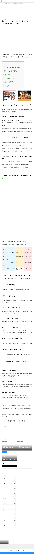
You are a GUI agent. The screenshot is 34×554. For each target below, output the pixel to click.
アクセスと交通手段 (6, 85)
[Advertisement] (17, 10)
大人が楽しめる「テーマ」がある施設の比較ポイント (10, 70)
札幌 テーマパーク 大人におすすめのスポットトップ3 (10, 64)
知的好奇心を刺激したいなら (8, 74)
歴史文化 (20, 441)
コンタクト (23, 550)
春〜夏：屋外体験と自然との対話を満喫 (9, 79)
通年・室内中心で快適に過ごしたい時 (9, 81)
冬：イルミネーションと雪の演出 (8, 78)
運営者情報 (11, 550)
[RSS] (1, 552)
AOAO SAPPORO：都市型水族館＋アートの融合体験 (11, 67)
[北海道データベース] (5, 1)
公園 (4, 441)
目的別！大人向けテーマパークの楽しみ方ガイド (10, 71)
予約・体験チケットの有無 (7, 86)
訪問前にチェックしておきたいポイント (8, 82)
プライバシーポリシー (17, 550)
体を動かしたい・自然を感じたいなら (9, 75)
